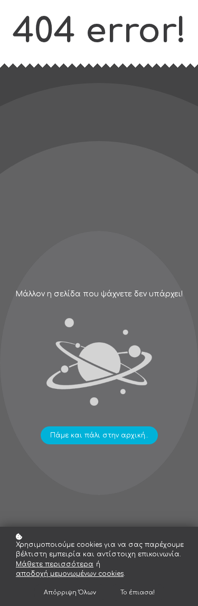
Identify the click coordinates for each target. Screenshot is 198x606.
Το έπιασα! (137, 592)
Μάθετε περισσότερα (54, 564)
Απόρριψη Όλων (70, 592)
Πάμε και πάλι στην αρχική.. (99, 435)
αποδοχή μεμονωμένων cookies (70, 573)
